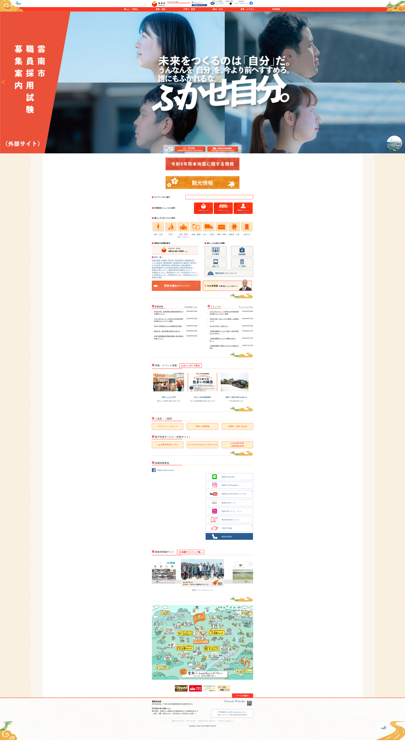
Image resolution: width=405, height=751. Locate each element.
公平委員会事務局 (172, 268)
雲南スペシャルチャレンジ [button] (227, 554)
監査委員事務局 (158, 268)
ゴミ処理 (242, 266)
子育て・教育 (189, 9)
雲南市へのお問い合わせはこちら (233, 712)
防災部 (171, 260)
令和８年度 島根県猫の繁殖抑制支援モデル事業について (168, 313)
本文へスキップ (198, 2)
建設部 (186, 263)
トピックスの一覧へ (246, 307)
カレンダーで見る (191, 365)
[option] (202, 82)
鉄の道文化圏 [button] (243, 554)
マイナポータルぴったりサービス (202, 445)
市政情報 (276, 9)
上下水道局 (156, 265)
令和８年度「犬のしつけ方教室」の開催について (224, 320)
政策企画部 (156, 260)
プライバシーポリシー (225, 721)
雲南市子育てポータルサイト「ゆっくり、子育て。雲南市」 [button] (234, 554)
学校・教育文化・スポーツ (183, 236)
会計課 (192, 263)
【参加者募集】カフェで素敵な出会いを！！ (223, 340)
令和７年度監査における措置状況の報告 (168, 326)
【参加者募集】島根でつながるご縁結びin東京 (224, 347)
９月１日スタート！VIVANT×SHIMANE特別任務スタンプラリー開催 (168, 320)
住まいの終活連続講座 (202, 397)
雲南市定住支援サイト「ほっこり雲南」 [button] (230, 554)
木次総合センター (189, 272)
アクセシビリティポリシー (207, 721)
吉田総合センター (175, 275)
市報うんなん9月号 (169, 397)
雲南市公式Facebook (165, 470)
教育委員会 (176, 265)
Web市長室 (222, 286)
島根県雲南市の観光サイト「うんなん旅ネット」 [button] (240, 554)
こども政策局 (157, 263)
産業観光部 (178, 263)
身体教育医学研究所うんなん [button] (237, 554)
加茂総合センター (173, 272)
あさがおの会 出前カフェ (219, 326)
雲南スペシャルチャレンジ (202, 590)
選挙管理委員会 (186, 268)
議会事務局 (186, 265)
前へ (3, 82)
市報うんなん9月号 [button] (237, 368)
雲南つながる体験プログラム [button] (249, 368)
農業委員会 (166, 265)
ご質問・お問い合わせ (237, 426)
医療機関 (242, 254)
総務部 (164, 260)
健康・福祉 (161, 9)
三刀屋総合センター (159, 275)
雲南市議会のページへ (177, 285)
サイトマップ (190, 721)
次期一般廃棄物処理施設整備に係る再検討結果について (168, 337)
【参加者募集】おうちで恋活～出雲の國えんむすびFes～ (224, 332)
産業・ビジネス (247, 9)
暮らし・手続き (131, 9)
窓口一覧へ (158, 257)
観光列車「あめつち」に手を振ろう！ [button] (246, 368)
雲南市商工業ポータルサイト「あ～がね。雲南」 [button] (249, 554)
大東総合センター (158, 272)
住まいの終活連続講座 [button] (240, 368)
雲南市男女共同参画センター (180, 270)
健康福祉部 (189, 260)
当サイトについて (178, 721)
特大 (222, 3)
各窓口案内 (241, 701)
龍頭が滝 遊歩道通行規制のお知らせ (167, 331)
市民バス (215, 266)
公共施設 (215, 254)
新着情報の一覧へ (191, 307)
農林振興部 (168, 263)
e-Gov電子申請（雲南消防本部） (237, 444)
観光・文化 (218, 9)
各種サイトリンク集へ (192, 552)
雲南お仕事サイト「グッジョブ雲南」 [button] (246, 554)
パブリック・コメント (167, 426)
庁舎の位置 (230, 701)
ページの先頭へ (242, 696)
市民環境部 (179, 260)
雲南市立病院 (157, 277)
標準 (212, 3)
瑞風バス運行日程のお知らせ (236, 397)
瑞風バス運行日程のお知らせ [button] (243, 368)
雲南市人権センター (159, 270)
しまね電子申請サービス (167, 445)
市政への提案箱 (202, 426)
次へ (399, 82)
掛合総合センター (190, 275)
